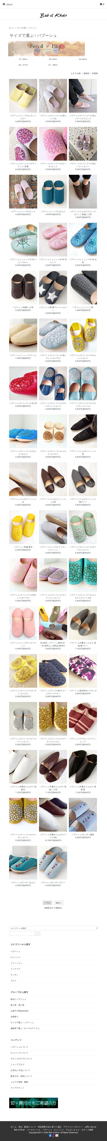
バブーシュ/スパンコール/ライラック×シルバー (53, 596)
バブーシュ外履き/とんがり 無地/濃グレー (83, 644)
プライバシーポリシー (73, 1126)
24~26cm (83, 59)
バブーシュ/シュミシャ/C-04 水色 (83, 261)
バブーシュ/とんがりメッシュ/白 (23, 500)
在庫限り (14, 1016)
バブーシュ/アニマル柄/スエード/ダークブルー (53, 692)
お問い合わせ (90, 1126)
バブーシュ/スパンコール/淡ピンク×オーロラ (23, 596)
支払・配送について (27, 1126)
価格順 (86, 73)
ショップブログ (17, 1064)
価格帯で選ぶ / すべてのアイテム (25, 1028)
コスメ (13, 980)
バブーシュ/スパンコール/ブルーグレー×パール (83, 404)
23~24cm (53, 59)
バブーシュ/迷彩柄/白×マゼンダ (83, 690)
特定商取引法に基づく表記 (49, 1126)
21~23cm (23, 59)
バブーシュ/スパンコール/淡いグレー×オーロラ (53, 356)
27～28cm (53, 64)
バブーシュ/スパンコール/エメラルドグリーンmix (83, 596)
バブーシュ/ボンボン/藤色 (83, 834)
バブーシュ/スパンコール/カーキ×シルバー (23, 836)
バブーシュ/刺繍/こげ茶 (23, 307)
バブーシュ (15, 951)
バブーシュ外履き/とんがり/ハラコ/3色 (53, 836)
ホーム (11, 28)
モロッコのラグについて (21, 1058)
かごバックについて (19, 1052)
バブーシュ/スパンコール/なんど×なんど (23, 452)
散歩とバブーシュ (18, 999)
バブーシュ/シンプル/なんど (53, 211)
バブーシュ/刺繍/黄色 (23, 546)
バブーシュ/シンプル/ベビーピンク (23, 644)
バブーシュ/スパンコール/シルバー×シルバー (23, 740)
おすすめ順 (76, 73)
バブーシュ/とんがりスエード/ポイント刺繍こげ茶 (83, 213)
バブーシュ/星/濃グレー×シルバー (53, 308)
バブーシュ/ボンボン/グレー (53, 882)
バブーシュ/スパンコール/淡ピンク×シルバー (83, 165)
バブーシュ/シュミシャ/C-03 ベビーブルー (23, 261)
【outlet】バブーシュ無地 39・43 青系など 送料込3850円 (53, 644)
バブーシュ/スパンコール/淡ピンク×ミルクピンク (83, 117)
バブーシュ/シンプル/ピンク (23, 211)
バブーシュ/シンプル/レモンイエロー (23, 117)
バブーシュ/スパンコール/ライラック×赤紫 (23, 165)
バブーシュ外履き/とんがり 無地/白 (23, 788)
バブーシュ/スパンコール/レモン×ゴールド (23, 692)
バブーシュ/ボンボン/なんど (23, 882)
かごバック (15, 957)
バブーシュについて (19, 1046)
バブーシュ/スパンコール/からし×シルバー (83, 356)
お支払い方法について (20, 1070)
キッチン (14, 974)
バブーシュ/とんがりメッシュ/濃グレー (83, 500)
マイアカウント (17, 1087)
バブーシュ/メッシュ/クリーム (23, 355)
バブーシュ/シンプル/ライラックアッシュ (53, 548)
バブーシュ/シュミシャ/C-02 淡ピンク (53, 261)
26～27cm (23, 64)
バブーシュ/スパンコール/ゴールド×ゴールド (53, 740)
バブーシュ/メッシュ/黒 (83, 307)
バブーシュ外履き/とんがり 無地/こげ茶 (53, 788)
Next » (59, 902)
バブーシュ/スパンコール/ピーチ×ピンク (53, 165)
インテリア (15, 968)
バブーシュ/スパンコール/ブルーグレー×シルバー (53, 404)
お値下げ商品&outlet (19, 1010)
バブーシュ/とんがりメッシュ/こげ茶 (53, 500)
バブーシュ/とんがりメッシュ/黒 (83, 452)
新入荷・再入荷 (17, 1004)
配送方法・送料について (21, 1076)
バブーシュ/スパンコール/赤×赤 (23, 403)
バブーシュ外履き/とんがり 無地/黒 (83, 788)
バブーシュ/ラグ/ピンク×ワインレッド (83, 740)
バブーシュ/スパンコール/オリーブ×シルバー (83, 548)
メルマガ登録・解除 (19, 1081)
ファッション (16, 963)
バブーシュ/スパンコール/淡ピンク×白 (53, 117)
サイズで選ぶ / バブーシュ (27, 28)
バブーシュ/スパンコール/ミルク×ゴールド (53, 452)
